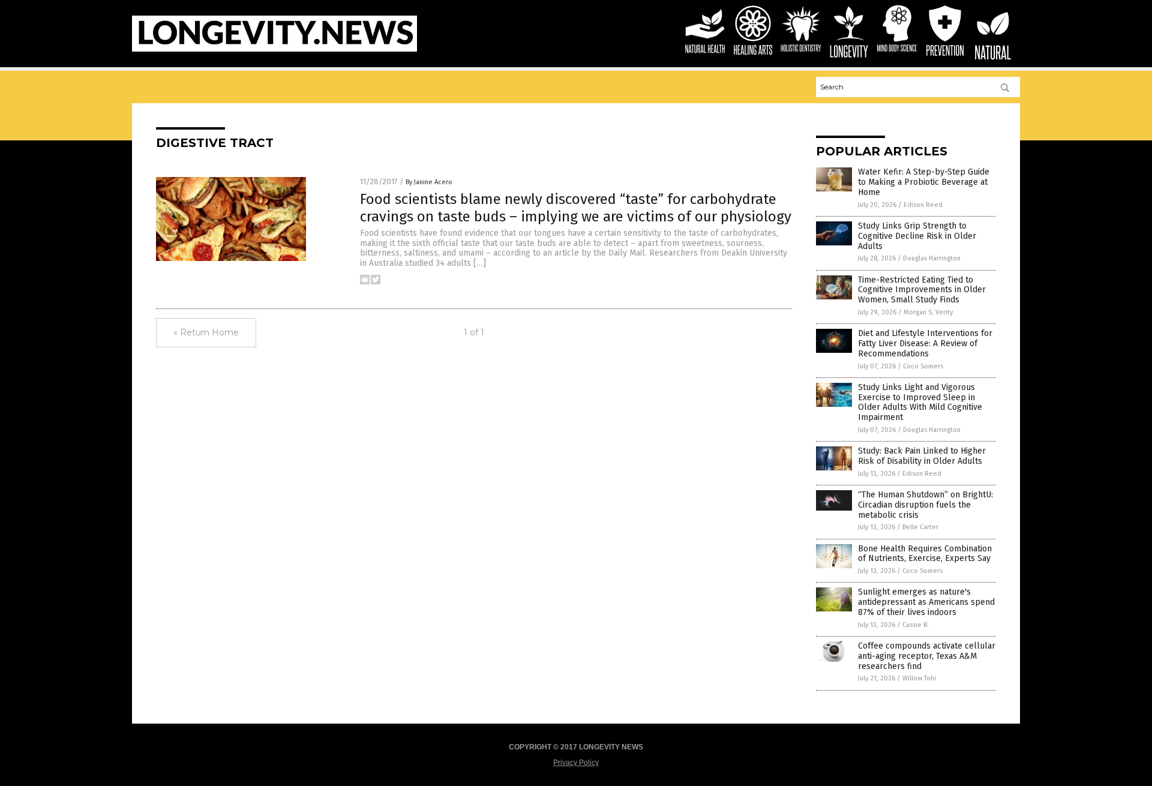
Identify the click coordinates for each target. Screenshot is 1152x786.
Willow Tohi (919, 678)
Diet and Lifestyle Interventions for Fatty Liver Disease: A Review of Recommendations (925, 343)
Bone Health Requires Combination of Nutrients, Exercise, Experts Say (925, 554)
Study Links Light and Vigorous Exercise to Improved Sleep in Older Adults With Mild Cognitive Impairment (920, 402)
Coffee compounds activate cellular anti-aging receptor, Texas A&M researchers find (926, 656)
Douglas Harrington (932, 258)
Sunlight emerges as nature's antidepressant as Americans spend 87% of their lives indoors (926, 602)
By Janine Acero (429, 182)
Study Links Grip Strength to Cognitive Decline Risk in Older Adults (917, 236)
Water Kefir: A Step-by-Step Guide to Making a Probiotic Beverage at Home (923, 182)
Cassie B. (915, 625)
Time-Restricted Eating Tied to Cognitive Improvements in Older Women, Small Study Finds (922, 290)
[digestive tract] (274, 49)
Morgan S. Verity (928, 312)
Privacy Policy (576, 762)
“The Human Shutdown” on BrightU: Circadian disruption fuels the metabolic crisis (925, 505)
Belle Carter (920, 527)
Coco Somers (923, 366)
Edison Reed (923, 205)
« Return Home (206, 332)
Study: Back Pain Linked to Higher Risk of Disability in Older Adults (922, 456)
